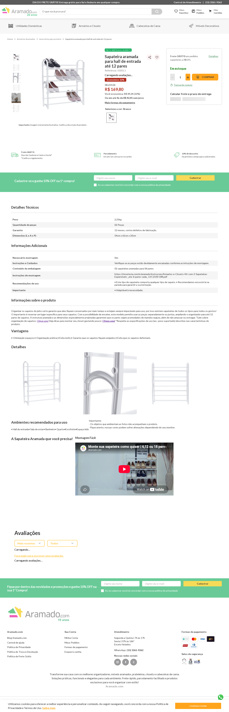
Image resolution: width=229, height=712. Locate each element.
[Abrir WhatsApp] (220, 697)
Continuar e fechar (198, 706)
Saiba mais (48, 707)
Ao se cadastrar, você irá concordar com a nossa (150, 391)
